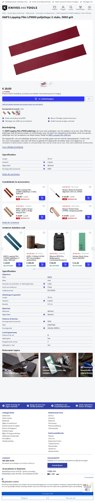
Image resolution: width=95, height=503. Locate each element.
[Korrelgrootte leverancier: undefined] (4, 113)
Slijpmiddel (6, 165)
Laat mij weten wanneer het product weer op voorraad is (22, 104)
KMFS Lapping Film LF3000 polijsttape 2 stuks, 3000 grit (26, 191)
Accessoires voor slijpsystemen (45, 13)
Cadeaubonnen (53, 443)
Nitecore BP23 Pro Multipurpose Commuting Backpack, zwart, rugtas (58, 258)
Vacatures (52, 449)
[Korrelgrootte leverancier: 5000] (18, 113)
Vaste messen (7, 418)
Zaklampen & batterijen (10, 436)
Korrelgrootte (7, 328)
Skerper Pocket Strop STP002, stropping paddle (72, 210)
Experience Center (54, 441)
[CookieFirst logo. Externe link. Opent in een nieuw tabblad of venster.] (2, 479)
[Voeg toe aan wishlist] (89, 98)
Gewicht (5, 162)
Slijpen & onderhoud (9, 423)
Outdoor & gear (7, 431)
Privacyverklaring (54, 426)
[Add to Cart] (42, 198)
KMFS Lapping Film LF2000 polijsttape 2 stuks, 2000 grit (11, 258)
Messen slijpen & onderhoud (16, 13)
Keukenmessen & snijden (11, 426)
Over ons (51, 438)
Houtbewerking (7, 441)
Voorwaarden (53, 428)
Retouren (51, 421)
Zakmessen (6, 416)
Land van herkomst (9, 287)
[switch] (87, 489)
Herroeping (52, 423)
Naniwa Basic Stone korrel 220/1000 (80, 257)
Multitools (5, 421)
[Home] (19, 6)
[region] (47, 53)
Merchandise (52, 446)
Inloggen (63, 9)
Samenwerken (53, 451)
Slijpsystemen (30, 13)
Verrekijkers (6, 438)
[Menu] (91, 483)
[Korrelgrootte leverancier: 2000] (9, 113)
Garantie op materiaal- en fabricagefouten (18, 284)
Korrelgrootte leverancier (11, 169)
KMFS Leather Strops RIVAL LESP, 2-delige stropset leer (24, 211)
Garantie (51, 418)
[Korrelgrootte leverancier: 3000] (13, 113)
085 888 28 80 (8, 461)
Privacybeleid (89, 477)
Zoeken (71, 9)
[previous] (6, 248)
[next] (89, 248)
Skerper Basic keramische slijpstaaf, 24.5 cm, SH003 (72, 191)
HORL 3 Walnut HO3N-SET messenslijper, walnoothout (36, 258)
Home (4, 13)
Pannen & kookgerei (9, 428)
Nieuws (51, 436)
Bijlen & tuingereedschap (11, 433)
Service (51, 416)
